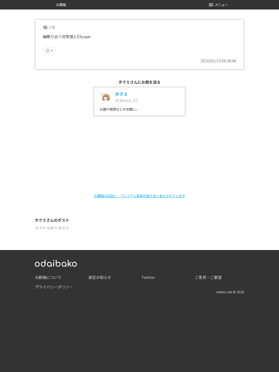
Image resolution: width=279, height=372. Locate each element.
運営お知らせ (99, 277)
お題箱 (61, 4)
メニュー (221, 4)
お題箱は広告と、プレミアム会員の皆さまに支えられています (139, 195)
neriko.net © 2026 (230, 291)
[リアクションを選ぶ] (49, 50)
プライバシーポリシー (54, 286)
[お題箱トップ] (56, 262)
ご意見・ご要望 (208, 277)
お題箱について (48, 277)
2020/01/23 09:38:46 (218, 60)
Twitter (148, 277)
